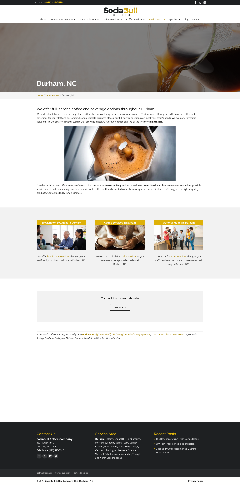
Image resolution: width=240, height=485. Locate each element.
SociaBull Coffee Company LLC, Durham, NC (69, 481)
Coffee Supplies (80, 473)
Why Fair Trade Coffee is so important (175, 443)
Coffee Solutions (111, 19)
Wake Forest (179, 334)
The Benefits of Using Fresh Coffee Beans (177, 438)
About (43, 19)
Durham (86, 334)
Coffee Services (134, 19)
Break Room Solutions (61, 19)
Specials (173, 19)
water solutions (179, 256)
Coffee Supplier (62, 473)
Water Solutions (87, 19)
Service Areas (156, 19)
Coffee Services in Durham (120, 222)
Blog (186, 19)
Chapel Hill (105, 334)
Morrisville (130, 334)
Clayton (168, 334)
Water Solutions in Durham (178, 222)
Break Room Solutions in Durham (61, 222)
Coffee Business (44, 473)
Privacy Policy (195, 481)
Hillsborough (118, 334)
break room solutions (58, 256)
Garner (160, 334)
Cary (154, 334)
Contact (196, 19)
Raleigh (95, 334)
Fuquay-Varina (143, 334)
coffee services (128, 256)
